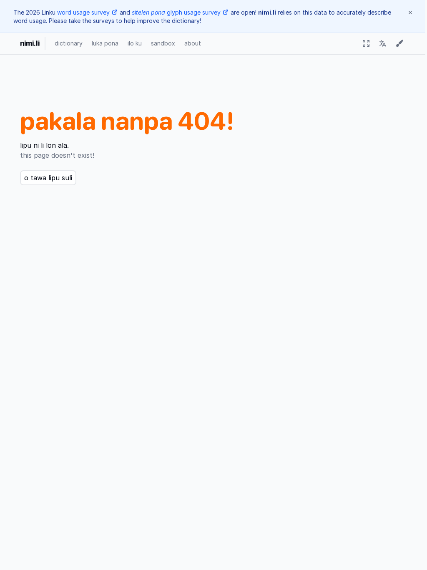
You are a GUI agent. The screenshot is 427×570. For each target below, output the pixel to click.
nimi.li (30, 43)
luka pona (105, 43)
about (192, 43)
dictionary (69, 43)
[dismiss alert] (410, 13)
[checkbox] (366, 43)
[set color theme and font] (399, 43)
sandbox (163, 43)
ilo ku (135, 43)
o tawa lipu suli (48, 178)
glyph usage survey (176, 12)
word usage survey (83, 12)
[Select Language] (382, 43)
